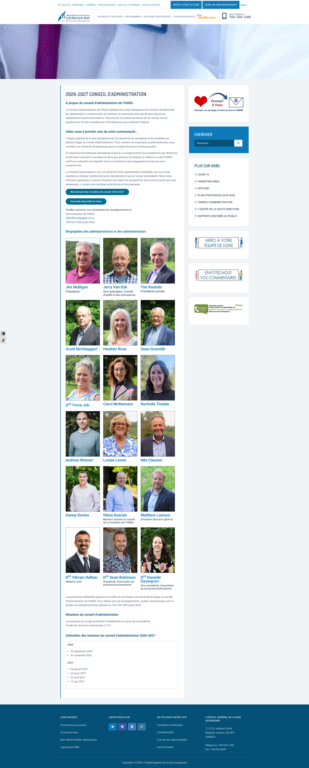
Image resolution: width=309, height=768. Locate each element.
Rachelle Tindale (155, 404)
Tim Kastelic (151, 287)
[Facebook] (122, 726)
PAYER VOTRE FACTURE (186, 4)
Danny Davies (77, 515)
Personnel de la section (73, 725)
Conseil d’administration (215, 202)
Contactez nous (69, 732)
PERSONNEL (78, 5)
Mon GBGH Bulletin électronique (78, 739)
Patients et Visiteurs (110, 16)
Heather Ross (114, 349)
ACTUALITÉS (64, 5)
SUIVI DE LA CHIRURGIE (129, 5)
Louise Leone (114, 460)
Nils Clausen (151, 460)
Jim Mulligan (77, 287)
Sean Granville (153, 349)
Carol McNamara (118, 404)
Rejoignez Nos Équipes (157, 16)
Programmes (132, 16)
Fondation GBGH (208, 181)
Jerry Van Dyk (115, 287)
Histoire (203, 188)
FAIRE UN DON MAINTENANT (221, 4)
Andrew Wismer (79, 460)
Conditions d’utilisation (170, 725)
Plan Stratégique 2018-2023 (216, 195)
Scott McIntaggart (82, 349)
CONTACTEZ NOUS (107, 5)
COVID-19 (203, 174)
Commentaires (165, 747)
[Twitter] (113, 726)
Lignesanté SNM (69, 747)
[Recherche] (238, 143)
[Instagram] (142, 726)
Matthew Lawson (155, 515)
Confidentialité (165, 732)
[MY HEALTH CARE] (206, 16)
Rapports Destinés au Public (217, 216)
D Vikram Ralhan (81, 577)
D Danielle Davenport (151, 579)
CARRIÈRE (91, 5)
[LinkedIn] (132, 726)
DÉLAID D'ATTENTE (151, 5)
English (243, 5)
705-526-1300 (240, 17)
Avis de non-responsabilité (172, 739)
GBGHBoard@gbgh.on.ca (80, 218)
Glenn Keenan (115, 515)
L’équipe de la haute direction (218, 209)
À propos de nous (183, 16)
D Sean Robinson (119, 577)
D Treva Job (77, 405)
